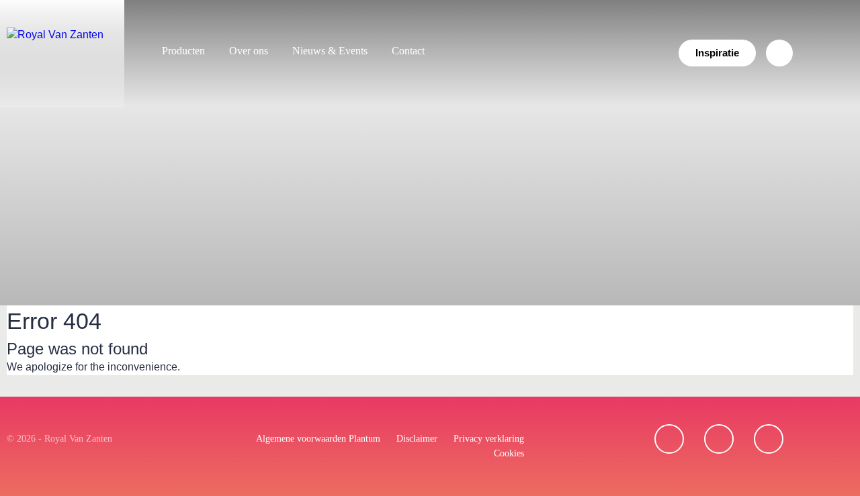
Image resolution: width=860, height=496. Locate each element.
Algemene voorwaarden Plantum (318, 439)
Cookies (509, 453)
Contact (408, 50)
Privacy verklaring (489, 439)
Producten (183, 50)
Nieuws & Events (330, 50)
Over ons (248, 50)
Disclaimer (416, 439)
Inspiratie (717, 52)
